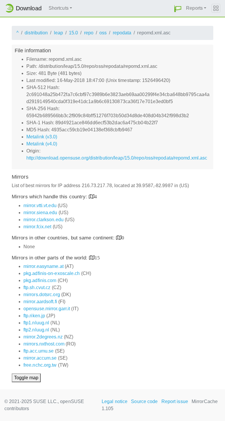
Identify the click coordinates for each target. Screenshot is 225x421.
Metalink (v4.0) (41, 143)
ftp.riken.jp (34, 315)
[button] (178, 8)
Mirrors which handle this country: (50, 196)
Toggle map (26, 377)
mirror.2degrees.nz (43, 336)
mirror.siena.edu (40, 212)
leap (58, 32)
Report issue (174, 401)
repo (88, 32)
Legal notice (114, 401)
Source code (144, 401)
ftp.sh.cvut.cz (36, 287)
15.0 (73, 32)
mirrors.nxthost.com (43, 343)
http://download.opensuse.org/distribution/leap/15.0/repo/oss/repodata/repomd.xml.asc (116, 157)
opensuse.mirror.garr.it (46, 308)
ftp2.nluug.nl (36, 329)
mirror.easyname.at (43, 266)
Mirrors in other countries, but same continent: (64, 238)
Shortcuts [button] (59, 8)
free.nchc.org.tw (40, 365)
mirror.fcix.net (37, 226)
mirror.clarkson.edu (43, 219)
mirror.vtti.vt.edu (40, 205)
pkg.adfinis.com (40, 280)
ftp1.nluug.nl (36, 322)
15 (97, 257)
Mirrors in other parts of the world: (50, 258)
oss (103, 32)
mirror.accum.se (40, 357)
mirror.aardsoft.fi (40, 301)
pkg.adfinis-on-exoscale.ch (51, 273)
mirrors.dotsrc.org (41, 294)
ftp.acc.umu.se (38, 350)
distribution (36, 32)
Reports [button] (194, 8)
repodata (122, 32)
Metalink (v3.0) (41, 136)
